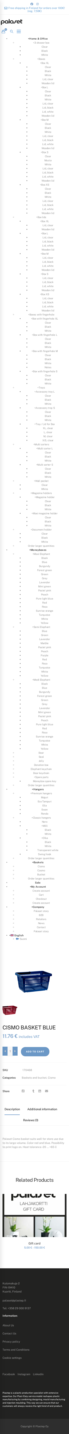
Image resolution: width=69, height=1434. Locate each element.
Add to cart (35, 1051)
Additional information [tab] (42, 1109)
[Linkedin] (40, 1091)
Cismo (52, 1077)
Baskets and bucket (34, 1077)
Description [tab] (12, 1109)
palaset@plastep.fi (14, 1300)
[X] (28, 1091)
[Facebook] (23, 1091)
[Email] (46, 1091)
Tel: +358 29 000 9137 (17, 1308)
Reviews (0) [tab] (30, 1120)
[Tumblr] (33, 1091)
